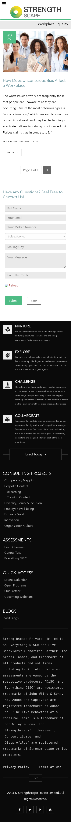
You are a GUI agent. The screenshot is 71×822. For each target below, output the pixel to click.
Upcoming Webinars (18, 596)
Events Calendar (15, 580)
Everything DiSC (15, 558)
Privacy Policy (16, 767)
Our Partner (12, 591)
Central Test (12, 552)
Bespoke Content (16, 486)
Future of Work (14, 514)
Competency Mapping (19, 480)
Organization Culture (19, 525)
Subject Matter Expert (17, 141)
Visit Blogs (11, 618)
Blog (35, 141)
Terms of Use (50, 767)
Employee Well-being (19, 508)
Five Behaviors (14, 547)
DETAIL (11, 152)
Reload (14, 285)
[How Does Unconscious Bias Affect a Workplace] (35, 51)
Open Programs (15, 585)
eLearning (14, 492)
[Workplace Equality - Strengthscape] (35, 15)
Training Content (18, 497)
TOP (35, 777)
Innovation (11, 520)
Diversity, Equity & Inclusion (23, 503)
